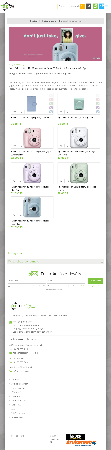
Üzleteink (16, 396)
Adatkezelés (18, 417)
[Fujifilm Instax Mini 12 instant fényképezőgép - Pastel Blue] (32, 207)
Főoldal (34, 21)
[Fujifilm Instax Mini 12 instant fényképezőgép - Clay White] (79, 138)
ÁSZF (14, 409)
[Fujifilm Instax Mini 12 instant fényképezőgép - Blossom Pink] (32, 138)
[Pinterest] (22, 436)
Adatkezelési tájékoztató (90, 286)
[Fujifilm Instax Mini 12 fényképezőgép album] (32, 104)
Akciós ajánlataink (20, 384)
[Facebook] (11, 436)
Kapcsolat (16, 405)
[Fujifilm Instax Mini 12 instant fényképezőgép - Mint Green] (79, 173)
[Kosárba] (14, 112)
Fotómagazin (49, 21)
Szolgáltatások (19, 401)
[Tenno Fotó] (7, 6)
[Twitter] (17, 436)
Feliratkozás (95, 281)
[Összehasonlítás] (28, 112)
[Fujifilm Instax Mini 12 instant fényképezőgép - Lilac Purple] (32, 173)
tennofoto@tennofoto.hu (25, 353)
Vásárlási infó (18, 413)
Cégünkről (17, 392)
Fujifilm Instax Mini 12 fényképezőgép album (30, 117)
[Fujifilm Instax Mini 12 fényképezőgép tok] (79, 104)
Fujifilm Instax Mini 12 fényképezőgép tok (75, 117)
